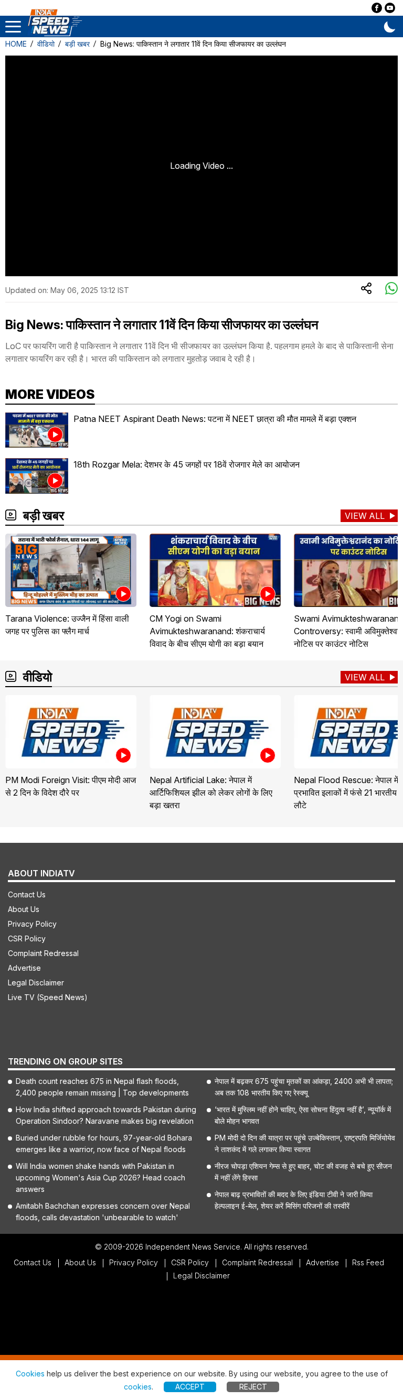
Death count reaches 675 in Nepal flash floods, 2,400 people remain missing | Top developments (102, 1087)
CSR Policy (27, 938)
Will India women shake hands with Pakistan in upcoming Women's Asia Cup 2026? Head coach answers (100, 1177)
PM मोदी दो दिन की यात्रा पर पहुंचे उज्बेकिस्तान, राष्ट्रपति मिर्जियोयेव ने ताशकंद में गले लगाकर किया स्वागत (305, 1143)
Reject (253, 1386)
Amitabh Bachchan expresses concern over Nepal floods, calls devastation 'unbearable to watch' (103, 1211)
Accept (190, 1386)
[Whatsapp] (391, 289)
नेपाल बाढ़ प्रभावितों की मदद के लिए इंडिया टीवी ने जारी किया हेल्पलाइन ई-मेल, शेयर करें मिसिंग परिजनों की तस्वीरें (294, 1200)
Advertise (24, 967)
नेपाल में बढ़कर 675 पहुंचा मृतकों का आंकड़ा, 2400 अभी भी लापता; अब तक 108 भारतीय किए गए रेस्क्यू (304, 1087)
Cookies (30, 1373)
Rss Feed (368, 1262)
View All (365, 516)
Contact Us (27, 894)
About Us (23, 909)
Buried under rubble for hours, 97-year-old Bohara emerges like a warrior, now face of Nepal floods (104, 1143)
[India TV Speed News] (54, 23)
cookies (138, 1386)
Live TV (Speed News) (48, 997)
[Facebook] (377, 8)
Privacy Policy (32, 923)
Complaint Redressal (43, 953)
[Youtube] (390, 8)
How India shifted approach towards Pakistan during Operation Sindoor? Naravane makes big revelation (106, 1115)
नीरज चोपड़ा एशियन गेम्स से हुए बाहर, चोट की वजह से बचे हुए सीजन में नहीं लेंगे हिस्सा (303, 1172)
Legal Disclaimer (36, 982)
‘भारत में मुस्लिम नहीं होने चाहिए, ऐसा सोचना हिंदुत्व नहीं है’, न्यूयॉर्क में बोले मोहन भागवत (303, 1115)
